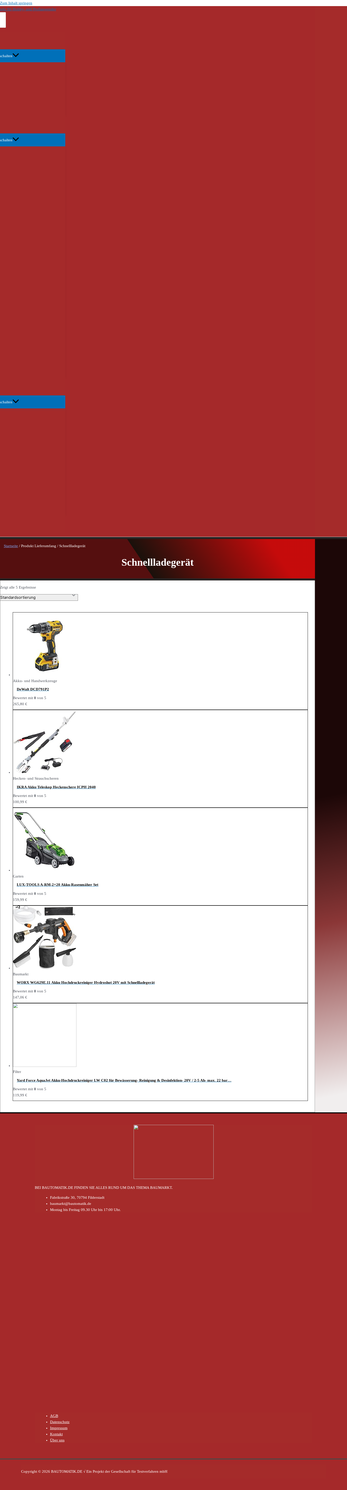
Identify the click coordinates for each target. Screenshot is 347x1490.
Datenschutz (60, 1422)
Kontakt (56, 1434)
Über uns (57, 1440)
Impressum (59, 1428)
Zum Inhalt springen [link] (16, 3)
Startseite (11, 546)
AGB (54, 1416)
